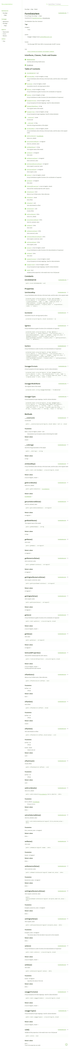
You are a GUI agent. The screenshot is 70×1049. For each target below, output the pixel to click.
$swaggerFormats (31, 100)
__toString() (30, 123)
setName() (29, 225)
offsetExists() (30, 192)
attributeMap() (31, 128)
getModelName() (31, 147)
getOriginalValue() (32, 169)
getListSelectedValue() (33, 141)
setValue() (29, 253)
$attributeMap (30, 76)
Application (6, 21)
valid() (28, 270)
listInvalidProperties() (33, 186)
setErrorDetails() (31, 214)
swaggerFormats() (32, 259)
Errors (4, 33)
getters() (29, 175)
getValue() (29, 180)
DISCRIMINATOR (31, 73)
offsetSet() (30, 203)
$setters (29, 95)
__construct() (30, 117)
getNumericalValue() (32, 158)
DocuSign (5, 13)
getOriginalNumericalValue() (34, 164)
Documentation (7, 4)
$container (30, 84)
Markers (5, 35)
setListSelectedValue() (33, 220)
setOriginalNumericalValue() (34, 236)
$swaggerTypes (31, 111)
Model (36, 9)
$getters (29, 89)
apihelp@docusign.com (46, 37)
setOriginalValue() (32, 242)
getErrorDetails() (31, 136)
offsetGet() (30, 197)
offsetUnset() (30, 208)
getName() (30, 152)
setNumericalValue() (32, 231)
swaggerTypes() (31, 264)
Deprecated (6, 32)
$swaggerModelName (32, 106)
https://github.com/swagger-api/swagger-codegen (40, 51)
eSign (5, 15)
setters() (29, 247)
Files (4, 41)
